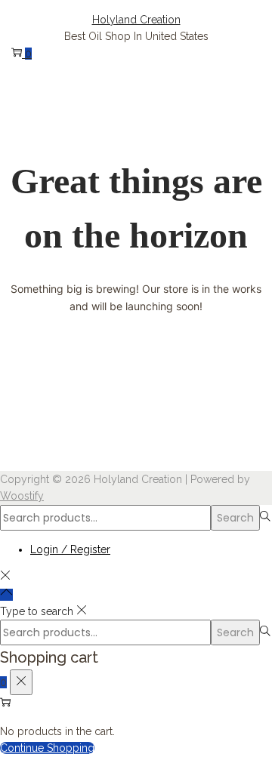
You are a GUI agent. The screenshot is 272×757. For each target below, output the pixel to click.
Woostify (22, 496)
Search (235, 517)
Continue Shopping (47, 748)
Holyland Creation (136, 20)
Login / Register (70, 549)
